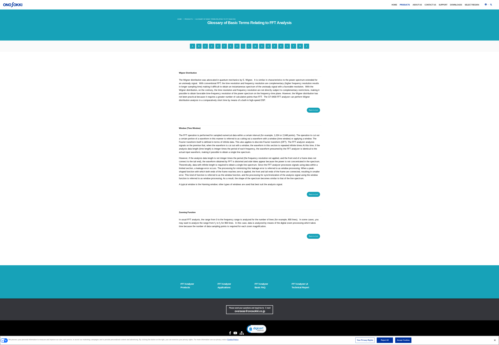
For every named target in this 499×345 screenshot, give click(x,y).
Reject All (385, 340)
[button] (486, 4)
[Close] (495, 340)
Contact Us (430, 5)
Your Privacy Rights (365, 340)
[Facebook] (230, 333)
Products (405, 5)
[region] (249, 340)
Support (443, 5)
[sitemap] (241, 333)
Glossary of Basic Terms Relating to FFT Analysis (215, 19)
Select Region (472, 5)
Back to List (313, 110)
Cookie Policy (232, 340)
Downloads (456, 5)
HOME (394, 5)
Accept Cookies (403, 340)
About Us (417, 5)
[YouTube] (235, 333)
